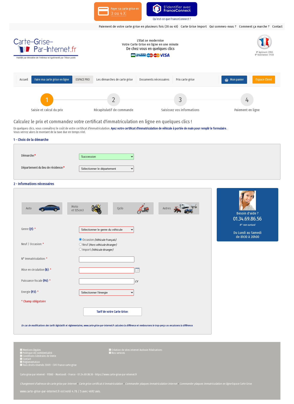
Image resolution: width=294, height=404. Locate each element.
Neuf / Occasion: (32, 244)
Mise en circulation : (36, 270)
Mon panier (236, 79)
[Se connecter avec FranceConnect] (172, 9)
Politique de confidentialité (37, 352)
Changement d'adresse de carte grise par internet (48, 383)
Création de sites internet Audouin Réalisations (137, 349)
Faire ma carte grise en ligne (52, 79)
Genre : (28, 229)
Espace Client (264, 79)
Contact (277, 26)
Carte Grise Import (194, 26)
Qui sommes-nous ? (222, 26)
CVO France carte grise (64, 365)
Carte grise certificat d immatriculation (101, 383)
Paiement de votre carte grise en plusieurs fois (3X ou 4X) (138, 26)
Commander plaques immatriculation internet (151, 383)
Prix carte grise (185, 79)
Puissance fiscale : (38, 281)
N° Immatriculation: (34, 259)
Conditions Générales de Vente (39, 355)
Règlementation (31, 362)
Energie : (30, 292)
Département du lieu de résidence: (43, 167)
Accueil (24, 79)
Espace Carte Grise (242, 383)
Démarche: (28, 155)
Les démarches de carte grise (114, 79)
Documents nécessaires (154, 79)
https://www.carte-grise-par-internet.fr (116, 374)
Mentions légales (32, 349)
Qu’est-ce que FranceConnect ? (172, 19)
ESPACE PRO (83, 79)
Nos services (118, 352)
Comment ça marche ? (254, 26)
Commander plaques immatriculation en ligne (205, 383)
